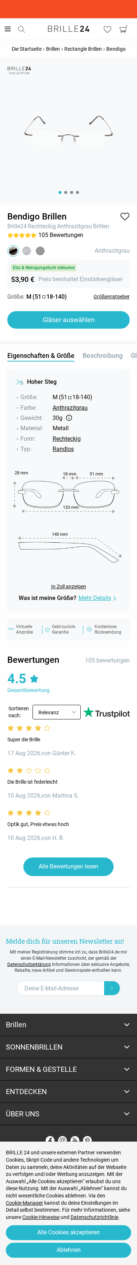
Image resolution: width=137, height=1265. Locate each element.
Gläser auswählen (69, 320)
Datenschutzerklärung (29, 964)
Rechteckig (42, 226)
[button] (125, 216)
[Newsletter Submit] (112, 988)
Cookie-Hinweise (41, 1217)
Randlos (63, 449)
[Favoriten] (107, 29)
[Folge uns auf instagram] (62, 1140)
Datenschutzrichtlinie (94, 1217)
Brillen (101, 226)
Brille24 (17, 226)
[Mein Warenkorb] (123, 29)
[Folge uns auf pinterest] (87, 1140)
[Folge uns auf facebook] (50, 1140)
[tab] (68, 1025)
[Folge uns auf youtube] (75, 1140)
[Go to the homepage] (68, 29)
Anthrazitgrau (74, 226)
